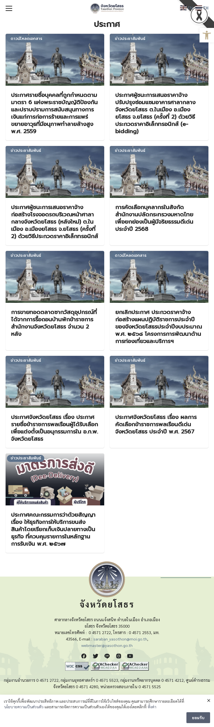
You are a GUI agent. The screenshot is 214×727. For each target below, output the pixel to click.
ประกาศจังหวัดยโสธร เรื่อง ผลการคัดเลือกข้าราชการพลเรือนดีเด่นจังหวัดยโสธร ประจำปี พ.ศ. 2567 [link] (156, 424)
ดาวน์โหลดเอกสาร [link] (26, 39)
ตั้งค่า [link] (152, 706)
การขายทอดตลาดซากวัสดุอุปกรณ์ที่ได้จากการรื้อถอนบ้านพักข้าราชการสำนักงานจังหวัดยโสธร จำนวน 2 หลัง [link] (54, 323)
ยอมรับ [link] (198, 717)
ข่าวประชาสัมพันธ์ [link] (130, 39)
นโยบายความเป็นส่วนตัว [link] (23, 706)
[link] (207, 35)
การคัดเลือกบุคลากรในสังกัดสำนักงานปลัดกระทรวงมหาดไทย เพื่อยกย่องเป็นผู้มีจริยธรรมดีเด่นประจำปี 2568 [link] (154, 218)
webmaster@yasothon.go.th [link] (107, 645)
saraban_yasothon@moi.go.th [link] (120, 638)
